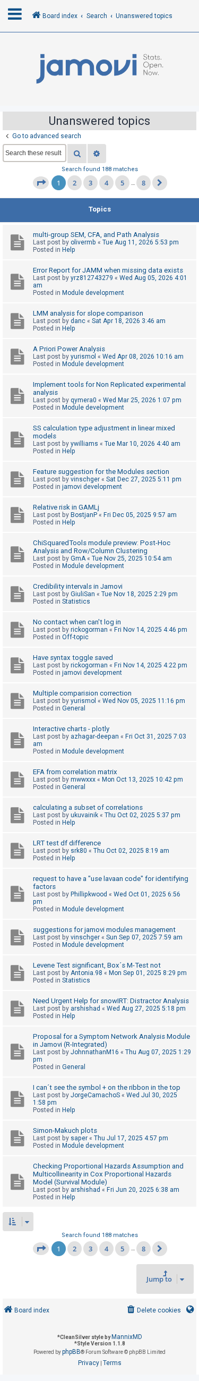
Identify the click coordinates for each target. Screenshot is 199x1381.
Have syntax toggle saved (73, 658)
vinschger (85, 479)
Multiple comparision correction (82, 693)
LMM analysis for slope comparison (88, 313)
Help (68, 249)
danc (78, 321)
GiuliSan (83, 594)
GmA (78, 558)
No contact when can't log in (77, 622)
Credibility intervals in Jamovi (78, 586)
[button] (41, 182)
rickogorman (89, 629)
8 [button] (143, 183)
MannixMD (126, 1337)
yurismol (83, 356)
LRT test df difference (67, 843)
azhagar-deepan (95, 736)
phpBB (71, 1351)
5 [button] (122, 183)
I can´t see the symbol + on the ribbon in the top (106, 1087)
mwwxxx (83, 779)
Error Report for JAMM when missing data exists (108, 270)
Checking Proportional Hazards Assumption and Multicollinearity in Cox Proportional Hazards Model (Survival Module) (108, 1174)
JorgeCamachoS (95, 1095)
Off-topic (75, 637)
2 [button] (74, 183)
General (73, 708)
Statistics (76, 601)
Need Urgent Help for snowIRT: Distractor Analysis (111, 1001)
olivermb (83, 242)
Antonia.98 (86, 973)
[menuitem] (153, 1310)
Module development (93, 292)
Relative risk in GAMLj (66, 507)
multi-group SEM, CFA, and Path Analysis (96, 235)
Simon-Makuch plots (65, 1130)
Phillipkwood (89, 894)
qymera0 (84, 400)
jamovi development (92, 486)
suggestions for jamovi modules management (104, 930)
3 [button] (90, 183)
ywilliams (84, 443)
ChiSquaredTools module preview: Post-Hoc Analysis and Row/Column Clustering (101, 547)
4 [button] (106, 183)
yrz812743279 (92, 278)
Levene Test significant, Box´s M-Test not (97, 965)
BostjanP (84, 515)
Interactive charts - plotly (71, 729)
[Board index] (99, 69)
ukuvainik (84, 815)
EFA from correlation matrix (75, 772)
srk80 (79, 850)
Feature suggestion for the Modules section (101, 472)
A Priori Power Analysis (69, 349)
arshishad (85, 1008)
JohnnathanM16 (95, 1052)
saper (79, 1138)
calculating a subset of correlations (88, 807)
